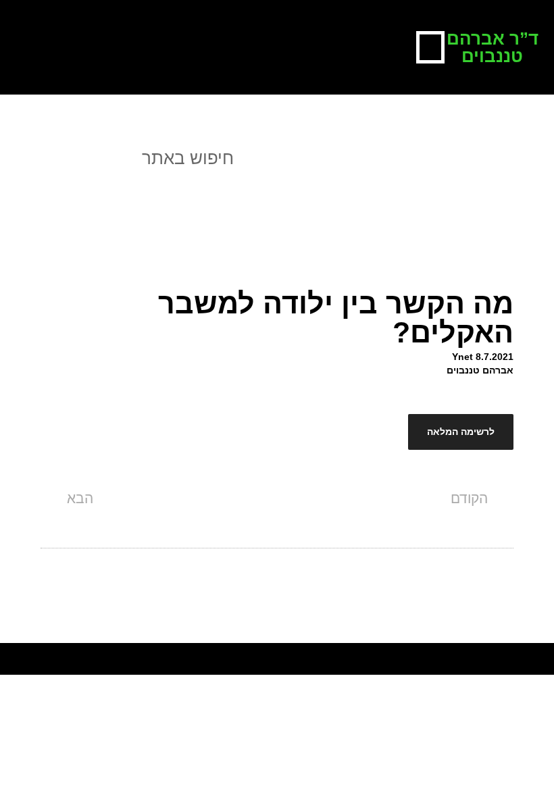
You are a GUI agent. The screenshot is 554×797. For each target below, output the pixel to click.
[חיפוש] (23, 158)
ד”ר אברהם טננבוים (492, 47)
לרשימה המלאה (461, 431)
